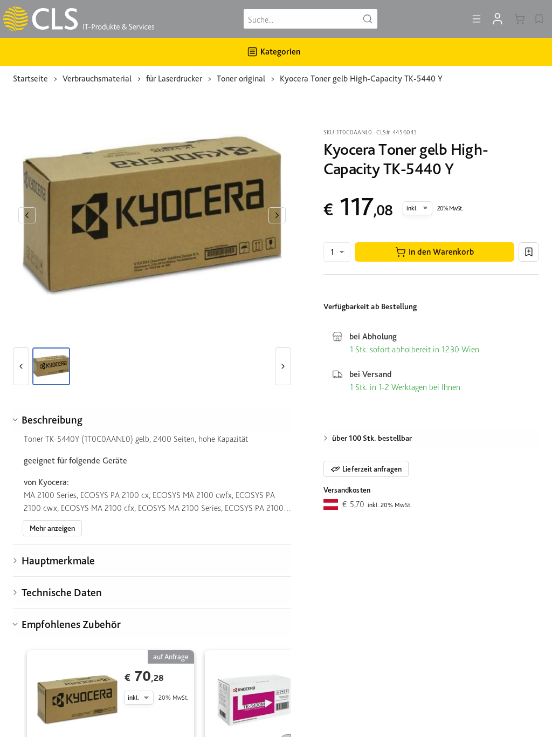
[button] (434, 252)
